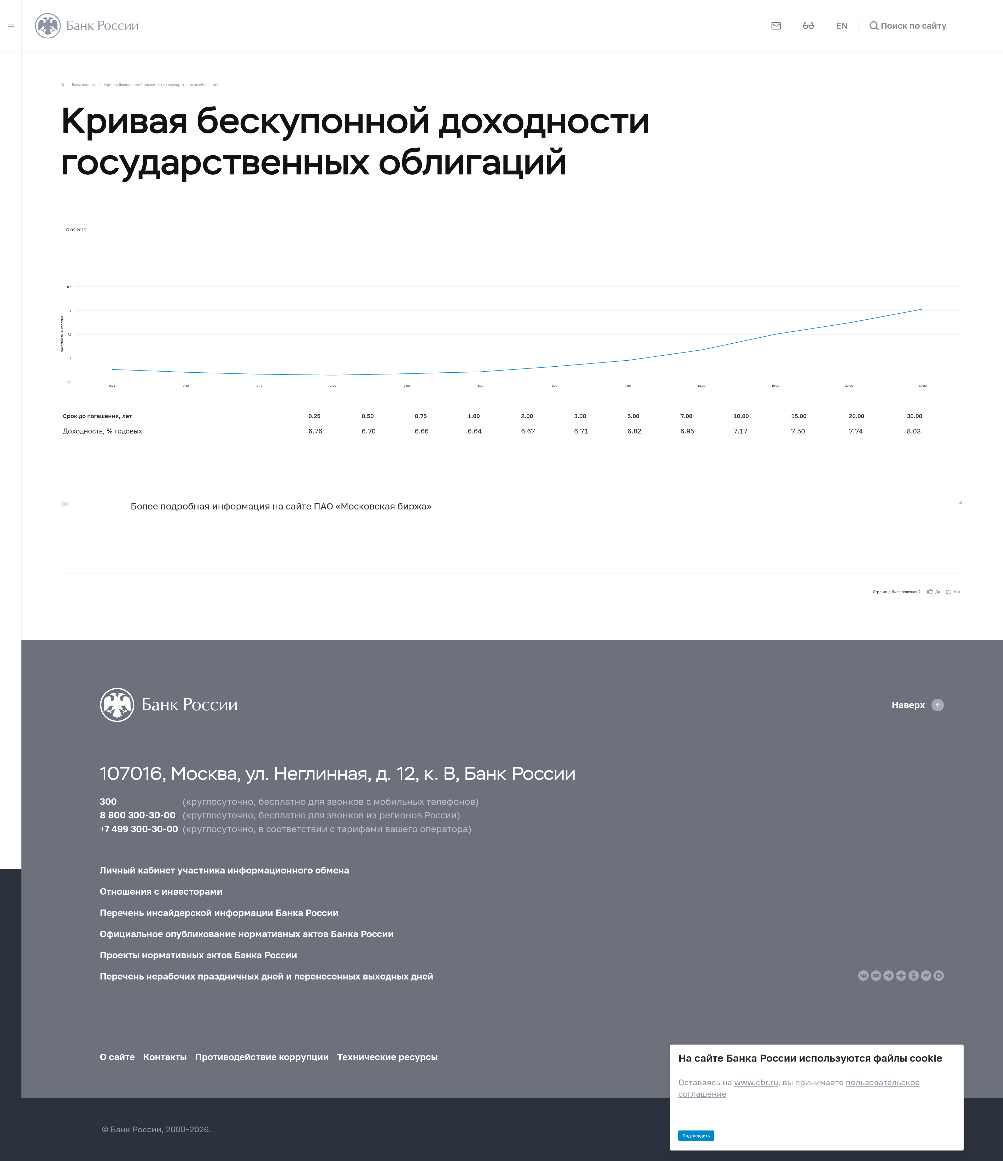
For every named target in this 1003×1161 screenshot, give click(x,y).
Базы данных (83, 84)
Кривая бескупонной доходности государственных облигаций (161, 84)
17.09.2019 (75, 229)
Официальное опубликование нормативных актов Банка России (247, 933)
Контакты (165, 1056)
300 (108, 801)
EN (842, 25)
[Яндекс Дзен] (901, 975)
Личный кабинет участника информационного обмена (224, 870)
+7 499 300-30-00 (139, 828)
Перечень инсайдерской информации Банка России (219, 912)
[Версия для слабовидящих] (808, 26)
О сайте (117, 1056)
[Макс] (939, 975)
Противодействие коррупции (262, 1056)
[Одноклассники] (913, 975)
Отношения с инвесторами (161, 891)
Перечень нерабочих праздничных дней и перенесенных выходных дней (266, 976)
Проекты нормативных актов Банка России (198, 954)
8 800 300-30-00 (138, 815)
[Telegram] (888, 975)
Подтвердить (696, 1135)
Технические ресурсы (387, 1056)
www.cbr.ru (756, 1082)
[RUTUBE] (926, 975)
